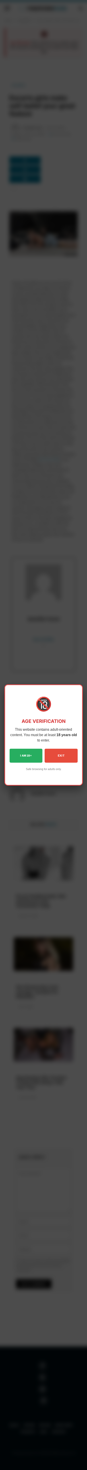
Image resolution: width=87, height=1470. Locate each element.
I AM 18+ (26, 755)
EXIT (61, 755)
